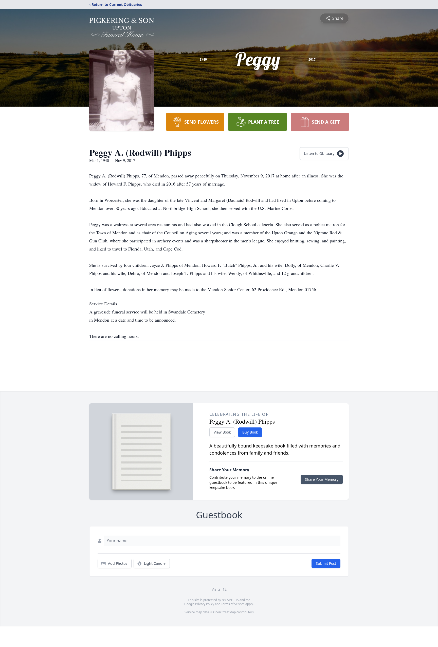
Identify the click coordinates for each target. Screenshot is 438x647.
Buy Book (250, 432)
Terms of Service (233, 604)
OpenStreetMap (224, 612)
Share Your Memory (321, 479)
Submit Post (326, 563)
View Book (222, 432)
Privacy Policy (204, 604)
